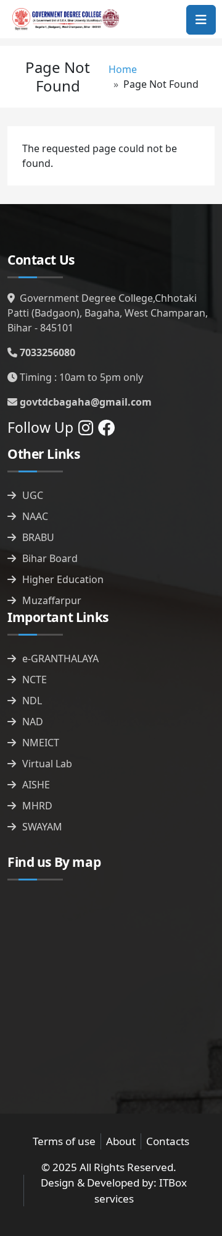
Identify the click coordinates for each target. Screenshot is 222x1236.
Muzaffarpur (51, 600)
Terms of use (64, 1141)
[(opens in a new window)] (85, 430)
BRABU (38, 537)
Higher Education (63, 579)
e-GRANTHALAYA (60, 658)
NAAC (35, 516)
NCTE (34, 679)
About (121, 1141)
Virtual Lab (47, 763)
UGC (32, 495)
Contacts (167, 1141)
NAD (32, 721)
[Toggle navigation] (201, 20)
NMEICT (40, 742)
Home (123, 69)
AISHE (36, 784)
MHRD (37, 805)
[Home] (65, 19)
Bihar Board (50, 558)
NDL (32, 700)
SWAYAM (42, 826)
